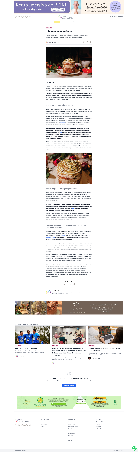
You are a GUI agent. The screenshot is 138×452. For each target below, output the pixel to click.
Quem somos (113, 17)
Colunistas (70, 435)
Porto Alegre (99, 424)
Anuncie (120, 17)
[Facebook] (16, 425)
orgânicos (63, 235)
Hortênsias (98, 426)
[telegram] (27, 425)
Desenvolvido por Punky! (118, 450)
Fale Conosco (44, 424)
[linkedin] (24, 425)
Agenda (81, 22)
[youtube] (30, 425)
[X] (22, 425)
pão (61, 132)
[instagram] (19, 425)
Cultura (57, 22)
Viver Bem (70, 428)
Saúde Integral (71, 424)
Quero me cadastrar (69, 385)
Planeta (70, 431)
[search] (108, 17)
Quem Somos (44, 422)
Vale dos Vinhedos (100, 428)
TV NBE (70, 438)
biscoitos (62, 122)
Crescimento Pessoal (73, 426)
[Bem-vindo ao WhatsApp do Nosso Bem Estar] (134, 448)
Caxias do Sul (99, 422)
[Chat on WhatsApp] (134, 448)
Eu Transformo (71, 433)
